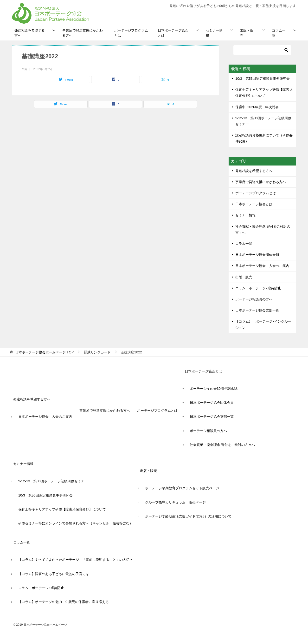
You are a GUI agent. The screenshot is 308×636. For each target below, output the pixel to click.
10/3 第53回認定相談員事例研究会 (262, 78)
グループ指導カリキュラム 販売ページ (175, 502)
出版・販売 (246, 32)
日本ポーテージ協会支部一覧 (257, 310)
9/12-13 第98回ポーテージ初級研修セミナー (53, 481)
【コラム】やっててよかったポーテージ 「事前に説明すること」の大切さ (75, 560)
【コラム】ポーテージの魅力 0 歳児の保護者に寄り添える (63, 602)
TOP (44, 352)
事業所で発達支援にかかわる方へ (82, 32)
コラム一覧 (278, 32)
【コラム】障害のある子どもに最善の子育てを (53, 574)
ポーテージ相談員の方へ (253, 299)
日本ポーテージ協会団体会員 (257, 255)
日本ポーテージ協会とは (173, 32)
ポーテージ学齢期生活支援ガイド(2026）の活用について (188, 516)
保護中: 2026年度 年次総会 (257, 107)
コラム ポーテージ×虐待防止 (259, 288)
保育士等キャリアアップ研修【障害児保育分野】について (62, 509)
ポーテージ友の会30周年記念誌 (213, 389)
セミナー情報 (214, 32)
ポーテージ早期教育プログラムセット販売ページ (182, 488)
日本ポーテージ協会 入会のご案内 (262, 266)
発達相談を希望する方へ (29, 32)
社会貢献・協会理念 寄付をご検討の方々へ (262, 229)
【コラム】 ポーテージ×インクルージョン (263, 324)
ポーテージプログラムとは (131, 32)
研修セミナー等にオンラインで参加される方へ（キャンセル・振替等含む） (75, 523)
